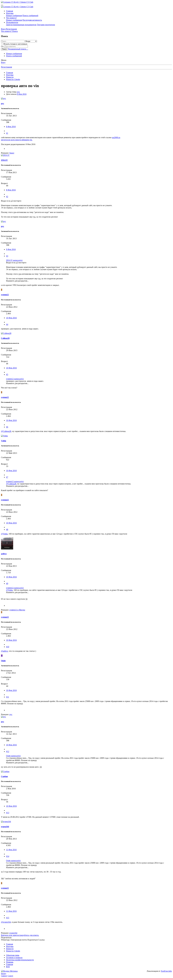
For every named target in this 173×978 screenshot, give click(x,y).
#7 (7, 477)
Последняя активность (32, 20)
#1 (7, 133)
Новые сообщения (14, 15)
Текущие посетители (46, 25)
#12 (7, 751)
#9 (7, 583)
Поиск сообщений (30, 15)
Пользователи (12, 22)
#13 (7, 813)
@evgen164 (6, 922)
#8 (7, 529)
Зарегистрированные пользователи (21, 25)
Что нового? (11, 18)
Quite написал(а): (13, 756)
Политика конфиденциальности (20, 960)
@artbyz (4, 651)
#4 (7, 324)
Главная (9, 11)
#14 (7, 856)
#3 (7, 256)
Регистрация (6, 67)
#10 (7, 647)
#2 (7, 196)
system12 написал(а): (15, 379)
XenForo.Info (166, 971)
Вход (3, 62)
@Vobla (4, 534)
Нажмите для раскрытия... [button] (17, 281)
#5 (7, 374)
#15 (7, 918)
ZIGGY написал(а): (14, 260)
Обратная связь (12, 955)
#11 (7, 697)
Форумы (9, 13)
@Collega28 (6, 431)
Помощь (9, 962)
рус (18, 92)
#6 (7, 427)
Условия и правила (14, 957)
